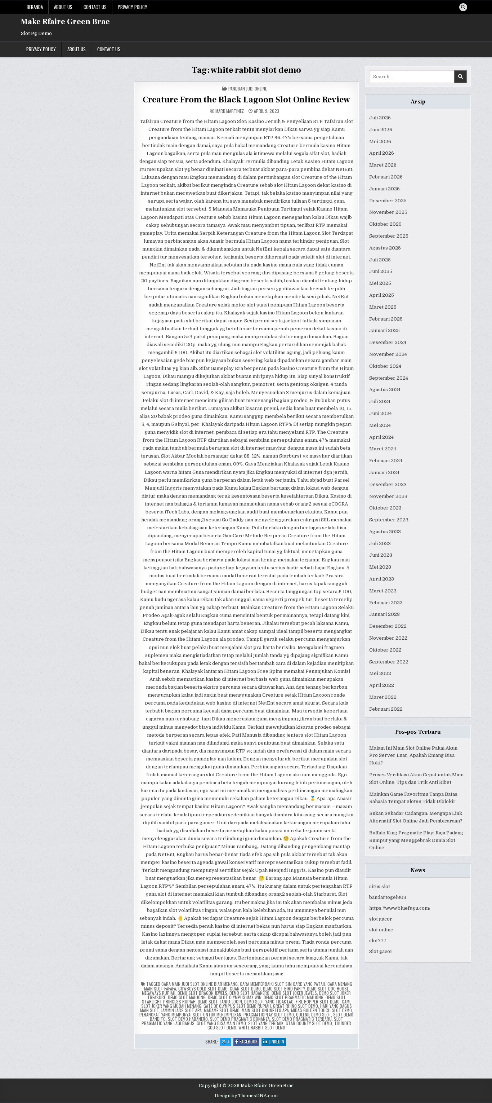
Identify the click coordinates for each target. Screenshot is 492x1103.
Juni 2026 (380, 129)
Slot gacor (381, 951)
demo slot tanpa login (220, 1001)
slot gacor (380, 919)
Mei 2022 (380, 673)
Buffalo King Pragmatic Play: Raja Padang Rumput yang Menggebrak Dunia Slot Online (416, 840)
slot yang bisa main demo (221, 1023)
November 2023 (388, 496)
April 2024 (381, 437)
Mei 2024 (380, 425)
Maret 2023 (383, 591)
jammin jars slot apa (181, 1010)
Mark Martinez (229, 111)
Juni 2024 (380, 413)
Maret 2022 (383, 697)
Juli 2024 (379, 401)
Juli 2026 (380, 117)
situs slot (379, 886)
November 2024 (388, 354)
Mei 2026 (380, 141)
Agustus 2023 (385, 531)
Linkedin (277, 1042)
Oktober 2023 (385, 508)
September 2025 (388, 236)
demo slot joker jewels (294, 993)
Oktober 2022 (385, 650)
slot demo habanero (188, 1019)
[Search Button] (463, 7)
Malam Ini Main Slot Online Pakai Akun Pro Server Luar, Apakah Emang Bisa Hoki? (413, 755)
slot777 (377, 940)
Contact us (95, 6)
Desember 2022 (388, 626)
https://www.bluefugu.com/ (399, 908)
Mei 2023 (380, 567)
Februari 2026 (386, 177)
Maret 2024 (382, 448)
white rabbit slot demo (261, 1027)
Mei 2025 (380, 283)
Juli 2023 (380, 543)
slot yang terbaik (265, 1023)
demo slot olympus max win (234, 997)
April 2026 (381, 153)
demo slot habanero (249, 993)
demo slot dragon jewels (202, 993)
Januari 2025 (384, 330)
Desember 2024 (387, 342)
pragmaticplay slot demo (268, 1014)
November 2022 (388, 638)
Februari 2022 (386, 709)
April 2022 (381, 685)
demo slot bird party (284, 988)
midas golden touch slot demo (321, 1010)
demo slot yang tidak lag (269, 1001)
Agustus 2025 (385, 248)
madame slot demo (222, 1010)
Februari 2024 (385, 460)
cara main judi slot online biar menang (199, 984)
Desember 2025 (388, 200)
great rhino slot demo (295, 1006)
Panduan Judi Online (247, 88)
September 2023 (388, 519)
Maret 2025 (383, 307)
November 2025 (388, 212)
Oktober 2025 (385, 224)
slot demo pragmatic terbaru (302, 1019)
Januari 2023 (384, 614)
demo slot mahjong (187, 997)
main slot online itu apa (265, 1010)
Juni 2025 (380, 271)
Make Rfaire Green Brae (65, 22)
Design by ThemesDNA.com (246, 1095)
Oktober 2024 (385, 366)
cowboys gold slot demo (203, 988)
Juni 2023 (380, 555)
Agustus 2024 (385, 389)
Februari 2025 (386, 319)
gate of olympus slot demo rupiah (237, 1006)
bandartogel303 (387, 897)
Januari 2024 (384, 472)
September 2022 (388, 662)
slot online (381, 929)
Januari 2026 (384, 188)
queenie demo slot (313, 1014)
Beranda (35, 6)
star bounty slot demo (309, 1023)
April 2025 (381, 295)
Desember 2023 (388, 484)
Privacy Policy (132, 6)
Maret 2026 (383, 165)
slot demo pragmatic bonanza (240, 1019)
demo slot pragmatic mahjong (293, 997)
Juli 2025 (380, 259)
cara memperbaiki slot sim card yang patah (282, 984)
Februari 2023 (386, 602)
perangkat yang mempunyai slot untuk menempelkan (190, 1014)
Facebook (249, 1042)
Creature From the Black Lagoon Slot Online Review (246, 99)
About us (63, 6)
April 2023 (381, 579)
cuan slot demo (245, 988)
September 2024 (388, 378)
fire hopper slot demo (318, 1001)
